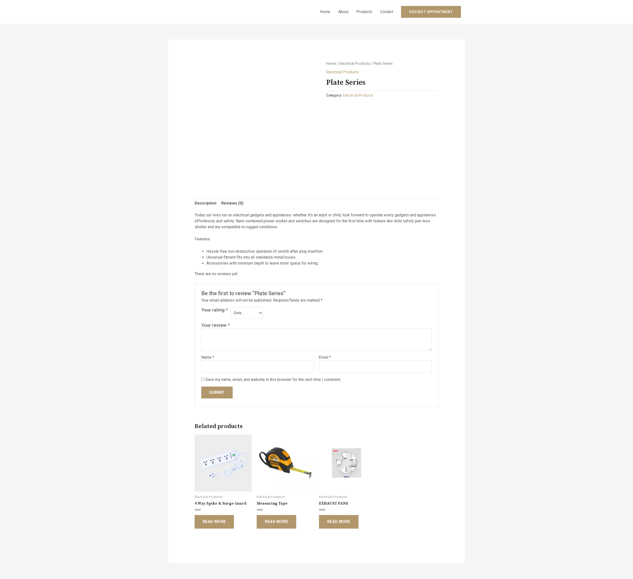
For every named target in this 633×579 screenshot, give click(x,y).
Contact (386, 11)
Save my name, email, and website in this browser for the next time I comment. (273, 379)
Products (364, 11)
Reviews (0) (232, 203)
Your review (215, 325)
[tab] (205, 203)
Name (207, 357)
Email (325, 357)
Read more (214, 521)
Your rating (214, 310)
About (343, 11)
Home (325, 11)
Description (205, 203)
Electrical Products (354, 63)
